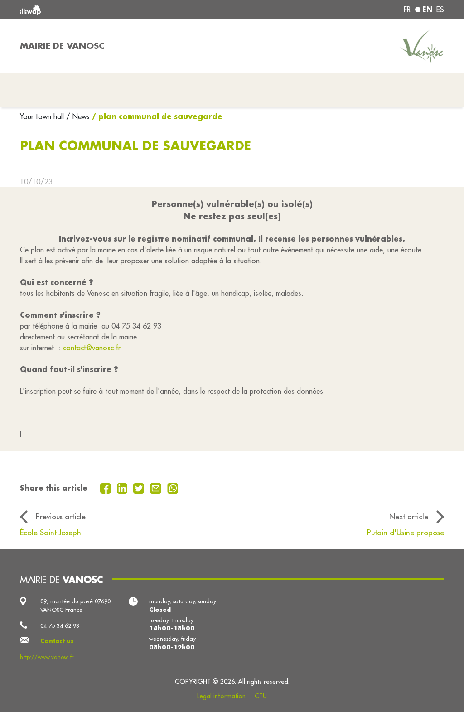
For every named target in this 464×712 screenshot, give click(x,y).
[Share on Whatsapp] (172, 487)
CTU (261, 696)
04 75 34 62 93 (59, 625)
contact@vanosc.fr (92, 347)
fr (407, 9)
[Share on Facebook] (106, 487)
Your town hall (43, 116)
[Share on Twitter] (139, 487)
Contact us (57, 640)
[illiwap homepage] (105, 9)
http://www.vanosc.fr (46, 656)
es (440, 9)
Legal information (221, 696)
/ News (78, 116)
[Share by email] (156, 487)
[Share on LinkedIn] (123, 487)
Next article (408, 516)
